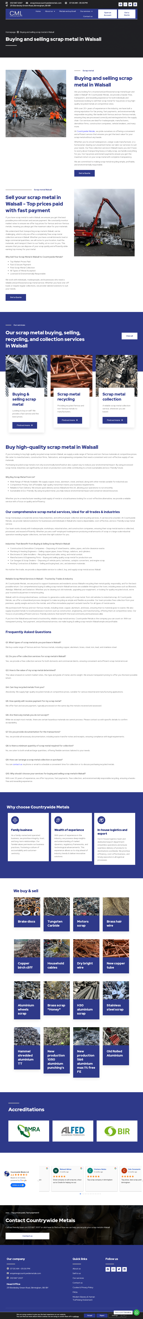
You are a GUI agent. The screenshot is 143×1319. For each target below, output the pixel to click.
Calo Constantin (123, 1169)
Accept (89, 1315)
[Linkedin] (135, 4)
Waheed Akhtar (54, 1169)
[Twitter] (130, 4)
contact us (17, 764)
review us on (16, 1185)
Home (38, 11)
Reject (102, 1315)
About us (49, 11)
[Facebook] (120, 4)
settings (76, 1317)
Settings (115, 1315)
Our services (85, 11)
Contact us (88, 16)
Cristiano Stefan (89, 1169)
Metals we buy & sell (67, 11)
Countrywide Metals (86, 131)
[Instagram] (125, 4)
